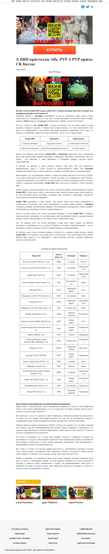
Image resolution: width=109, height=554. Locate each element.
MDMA (18, 1)
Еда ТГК (25, 1)
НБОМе (49, 1)
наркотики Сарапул (53, 529)
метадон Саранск (19, 543)
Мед (100, 1)
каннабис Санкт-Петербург (19, 538)
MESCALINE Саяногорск (86, 533)
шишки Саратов (53, 533)
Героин (67, 1)
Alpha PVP (35, 1)
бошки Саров (53, 538)
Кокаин (75, 1)
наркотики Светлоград (86, 543)
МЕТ (13, 1)
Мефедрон (93, 1)
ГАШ (43, 1)
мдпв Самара (20, 533)
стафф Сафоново (86, 529)
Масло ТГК (58, 1)
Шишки (83, 1)
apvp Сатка (53, 543)
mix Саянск (86, 538)
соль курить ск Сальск (19, 529)
